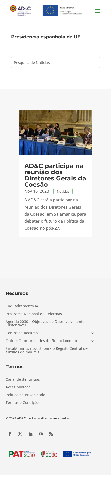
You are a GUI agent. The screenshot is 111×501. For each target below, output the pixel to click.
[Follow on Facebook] (10, 434)
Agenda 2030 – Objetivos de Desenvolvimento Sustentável (45, 324)
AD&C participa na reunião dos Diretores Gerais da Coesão (55, 175)
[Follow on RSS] (51, 434)
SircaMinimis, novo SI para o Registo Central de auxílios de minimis (47, 350)
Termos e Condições (23, 403)
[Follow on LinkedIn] (30, 434)
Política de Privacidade (25, 395)
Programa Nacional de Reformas (34, 314)
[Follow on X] (20, 434)
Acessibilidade (18, 387)
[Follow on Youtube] (41, 434)
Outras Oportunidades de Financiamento (41, 341)
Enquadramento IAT (23, 306)
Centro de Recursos (22, 333)
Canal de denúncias (23, 379)
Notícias (63, 191)
